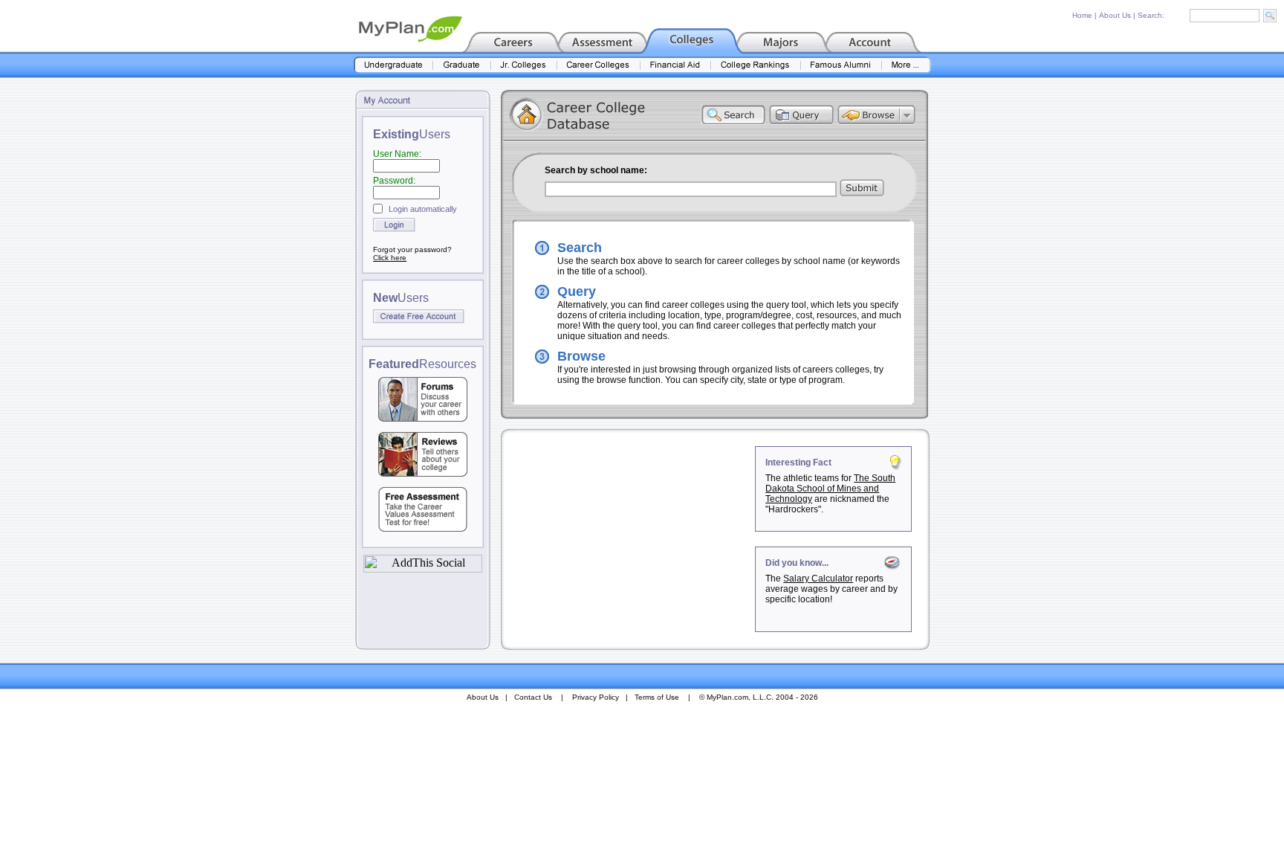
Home (1082, 15)
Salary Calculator (818, 578)
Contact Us (533, 697)
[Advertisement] (629, 539)
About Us (1115, 15)
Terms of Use (657, 697)
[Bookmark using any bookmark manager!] (422, 568)
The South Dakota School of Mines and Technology (830, 488)
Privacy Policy (595, 697)
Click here (389, 258)
